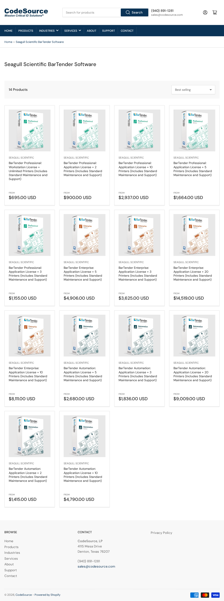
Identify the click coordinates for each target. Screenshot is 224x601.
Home (8, 31)
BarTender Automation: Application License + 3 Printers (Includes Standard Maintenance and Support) (138, 374)
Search (137, 12)
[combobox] (105, 12)
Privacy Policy (161, 533)
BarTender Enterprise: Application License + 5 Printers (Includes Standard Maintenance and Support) (83, 274)
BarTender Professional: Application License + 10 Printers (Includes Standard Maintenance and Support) (138, 169)
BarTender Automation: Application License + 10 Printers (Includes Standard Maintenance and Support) (83, 475)
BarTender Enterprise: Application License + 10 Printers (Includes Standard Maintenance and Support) (28, 374)
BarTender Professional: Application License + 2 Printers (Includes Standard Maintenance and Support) (83, 169)
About (91, 31)
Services (70, 31)
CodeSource (24, 595)
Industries (47, 31)
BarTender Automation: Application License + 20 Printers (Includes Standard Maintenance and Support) (192, 374)
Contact (127, 31)
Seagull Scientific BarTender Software (40, 42)
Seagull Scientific (21, 157)
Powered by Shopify (47, 595)
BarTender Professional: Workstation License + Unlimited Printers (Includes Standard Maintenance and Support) (28, 171)
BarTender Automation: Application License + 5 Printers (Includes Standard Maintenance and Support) (83, 374)
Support (108, 31)
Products (25, 31)
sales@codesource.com (96, 566)
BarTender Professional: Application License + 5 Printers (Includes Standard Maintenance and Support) (192, 169)
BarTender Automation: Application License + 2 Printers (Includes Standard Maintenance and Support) (28, 475)
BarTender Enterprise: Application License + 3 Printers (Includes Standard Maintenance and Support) (138, 274)
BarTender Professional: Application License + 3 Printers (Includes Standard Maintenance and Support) (28, 274)
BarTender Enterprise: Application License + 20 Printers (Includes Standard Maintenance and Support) (192, 274)
